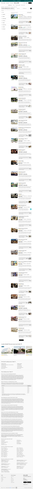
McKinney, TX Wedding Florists (20, 468)
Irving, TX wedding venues (4, 450)
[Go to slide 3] (14, 28)
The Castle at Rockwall (3, 365)
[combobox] (26, 8)
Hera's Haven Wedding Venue (4, 367)
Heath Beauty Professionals (4, 444)
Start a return (12, 479)
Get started (25, 482)
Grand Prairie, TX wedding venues (4, 451)
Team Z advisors (12, 482)
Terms (4, 487)
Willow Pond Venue (3, 368)
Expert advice (12, 476)
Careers (2, 480)
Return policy (12, 480)
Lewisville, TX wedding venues (20, 451)
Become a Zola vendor (3, 477)
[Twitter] (25, 484)
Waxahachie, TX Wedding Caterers (4, 461)
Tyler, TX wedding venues (19, 452)
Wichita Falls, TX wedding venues (20, 450)
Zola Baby (2, 479)
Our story (2, 476)
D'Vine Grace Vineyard (3, 366)
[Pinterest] (24, 484)
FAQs (11, 477)
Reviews (2, 478)
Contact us (12, 481)
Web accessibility (13, 487)
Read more (30, 50)
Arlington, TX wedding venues (4, 449)
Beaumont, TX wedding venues (20, 448)
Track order (12, 478)
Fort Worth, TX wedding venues (4, 448)
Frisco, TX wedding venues (4, 452)
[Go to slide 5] (15, 28)
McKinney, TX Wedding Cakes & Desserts (21, 461)
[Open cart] (24, 3)
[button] (22, 8)
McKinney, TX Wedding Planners (4, 467)
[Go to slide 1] (13, 28)
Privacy (2, 487)
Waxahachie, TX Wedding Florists (20, 467)
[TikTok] (27, 484)
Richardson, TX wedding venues (20, 449)
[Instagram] (26, 484)
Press (1, 481)
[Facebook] (23, 484)
